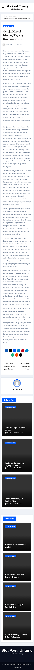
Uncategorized (8, 26)
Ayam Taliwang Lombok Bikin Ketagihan (16, 635)
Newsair (27, 664)
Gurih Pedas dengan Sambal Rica (14, 499)
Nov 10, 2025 (18, 432)
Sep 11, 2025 (18, 468)
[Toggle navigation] (3, 7)
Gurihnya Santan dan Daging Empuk (14, 464)
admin (10, 44)
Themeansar (17, 667)
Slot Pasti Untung (17, 6)
